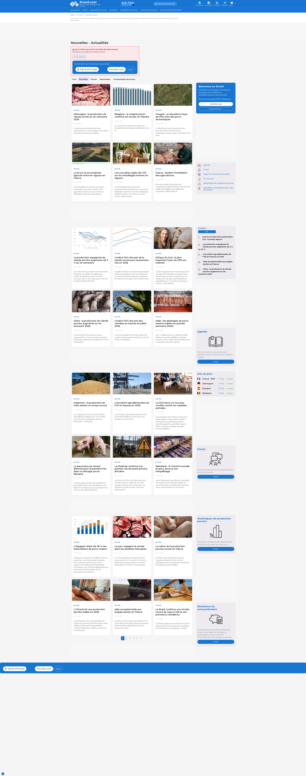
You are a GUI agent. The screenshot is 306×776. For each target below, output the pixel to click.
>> (141, 638)
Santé (84, 10)
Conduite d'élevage (148, 10)
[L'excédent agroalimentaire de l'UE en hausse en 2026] (132, 383)
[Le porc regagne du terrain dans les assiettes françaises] (132, 527)
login (131, 69)
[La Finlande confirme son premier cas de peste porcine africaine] (132, 447)
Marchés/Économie (98, 10)
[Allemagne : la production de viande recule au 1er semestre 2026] (91, 95)
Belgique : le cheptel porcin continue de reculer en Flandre (132, 115)
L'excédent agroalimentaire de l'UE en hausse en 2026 (132, 404)
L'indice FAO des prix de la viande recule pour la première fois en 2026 (132, 260)
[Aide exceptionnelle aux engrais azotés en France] (132, 590)
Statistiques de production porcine (218, 183)
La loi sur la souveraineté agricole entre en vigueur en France (89, 175)
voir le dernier (79, 57)
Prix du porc (208, 179)
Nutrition (113, 10)
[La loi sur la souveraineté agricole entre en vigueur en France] (91, 153)
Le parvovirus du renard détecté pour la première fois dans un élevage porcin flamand (90, 470)
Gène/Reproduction (128, 10)
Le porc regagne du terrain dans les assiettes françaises (131, 547)
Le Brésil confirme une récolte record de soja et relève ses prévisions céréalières (172, 612)
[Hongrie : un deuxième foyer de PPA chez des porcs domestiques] (173, 95)
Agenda (206, 165)
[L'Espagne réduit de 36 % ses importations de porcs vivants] (91, 527)
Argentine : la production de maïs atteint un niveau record (90, 404)
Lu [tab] (207, 232)
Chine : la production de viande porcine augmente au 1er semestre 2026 (91, 323)
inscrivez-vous (116, 69)
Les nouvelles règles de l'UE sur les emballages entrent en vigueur (131, 175)
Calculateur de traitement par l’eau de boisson (218, 189)
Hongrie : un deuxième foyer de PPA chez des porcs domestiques (172, 117)
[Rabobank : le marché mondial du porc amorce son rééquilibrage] (173, 447)
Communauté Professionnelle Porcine (89, 5)
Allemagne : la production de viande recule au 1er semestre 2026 (90, 117)
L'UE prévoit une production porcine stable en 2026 (89, 610)
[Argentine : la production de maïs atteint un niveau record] (91, 383)
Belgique (207, 393)
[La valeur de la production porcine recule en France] (173, 527)
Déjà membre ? (215, 109)
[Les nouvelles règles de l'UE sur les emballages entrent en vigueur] (132, 153)
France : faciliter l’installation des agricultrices (171, 174)
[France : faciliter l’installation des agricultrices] (173, 153)
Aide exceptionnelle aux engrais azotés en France (128, 610)
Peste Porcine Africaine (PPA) (216, 174)
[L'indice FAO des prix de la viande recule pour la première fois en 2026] (132, 238)
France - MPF (208, 379)
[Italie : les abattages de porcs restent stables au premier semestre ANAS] (173, 301)
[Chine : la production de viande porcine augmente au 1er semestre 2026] (91, 301)
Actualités (75, 10)
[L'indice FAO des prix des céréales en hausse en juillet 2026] (132, 301)
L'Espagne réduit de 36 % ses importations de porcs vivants (90, 547)
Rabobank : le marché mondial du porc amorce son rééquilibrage (172, 469)
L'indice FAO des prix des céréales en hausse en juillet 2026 (130, 323)
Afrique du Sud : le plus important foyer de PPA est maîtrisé (171, 260)
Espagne (206, 388)
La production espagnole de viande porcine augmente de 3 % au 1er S (215, 246)
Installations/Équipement (171, 10)
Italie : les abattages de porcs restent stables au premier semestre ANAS (172, 323)
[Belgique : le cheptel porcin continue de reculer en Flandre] (132, 95)
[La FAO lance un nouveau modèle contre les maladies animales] (173, 383)
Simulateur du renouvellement (207, 608)
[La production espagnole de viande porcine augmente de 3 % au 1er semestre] (91, 238)
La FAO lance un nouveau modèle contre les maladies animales (171, 405)
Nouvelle (76, 110)
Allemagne (207, 383)
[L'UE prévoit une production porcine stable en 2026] (91, 590)
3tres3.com (88, 2)
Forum (206, 170)
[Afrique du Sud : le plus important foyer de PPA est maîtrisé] (173, 238)
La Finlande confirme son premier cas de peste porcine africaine (131, 469)
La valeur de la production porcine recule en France (170, 547)
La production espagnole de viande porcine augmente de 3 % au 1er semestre (91, 260)
